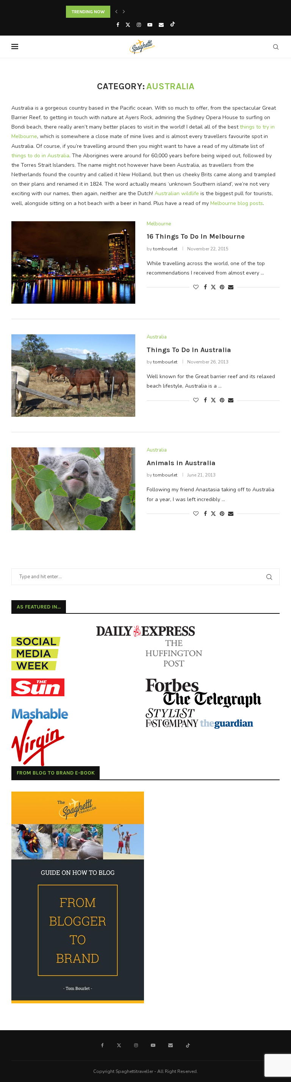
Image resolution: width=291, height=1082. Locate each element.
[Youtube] (149, 25)
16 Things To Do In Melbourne (196, 236)
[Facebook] (117, 25)
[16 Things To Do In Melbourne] (73, 262)
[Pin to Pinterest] (222, 287)
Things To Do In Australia (189, 350)
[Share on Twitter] (213, 287)
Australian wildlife (177, 193)
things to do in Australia (40, 155)
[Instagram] (139, 25)
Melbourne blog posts (236, 203)
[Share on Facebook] (205, 287)
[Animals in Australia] (73, 488)
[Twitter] (127, 25)
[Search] (276, 47)
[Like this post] (196, 287)
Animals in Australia (181, 463)
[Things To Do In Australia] (73, 375)
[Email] (161, 25)
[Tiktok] (172, 25)
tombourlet (165, 249)
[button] (116, 12)
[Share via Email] (230, 287)
